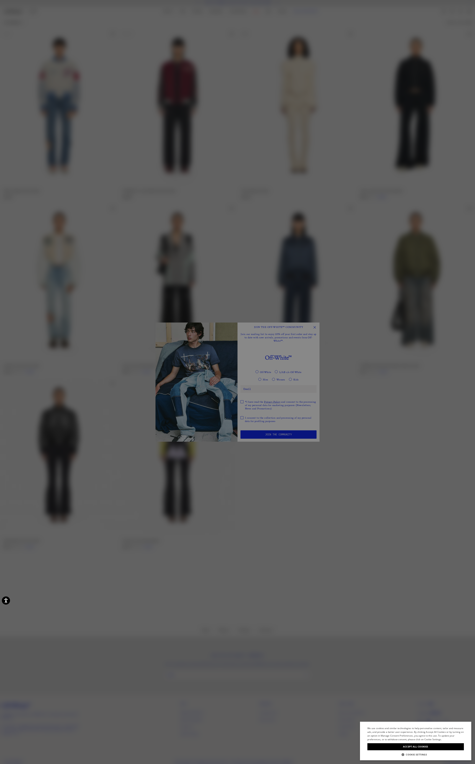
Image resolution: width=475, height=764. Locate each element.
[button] (415, 755)
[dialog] (415, 741)
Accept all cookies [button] (415, 746)
